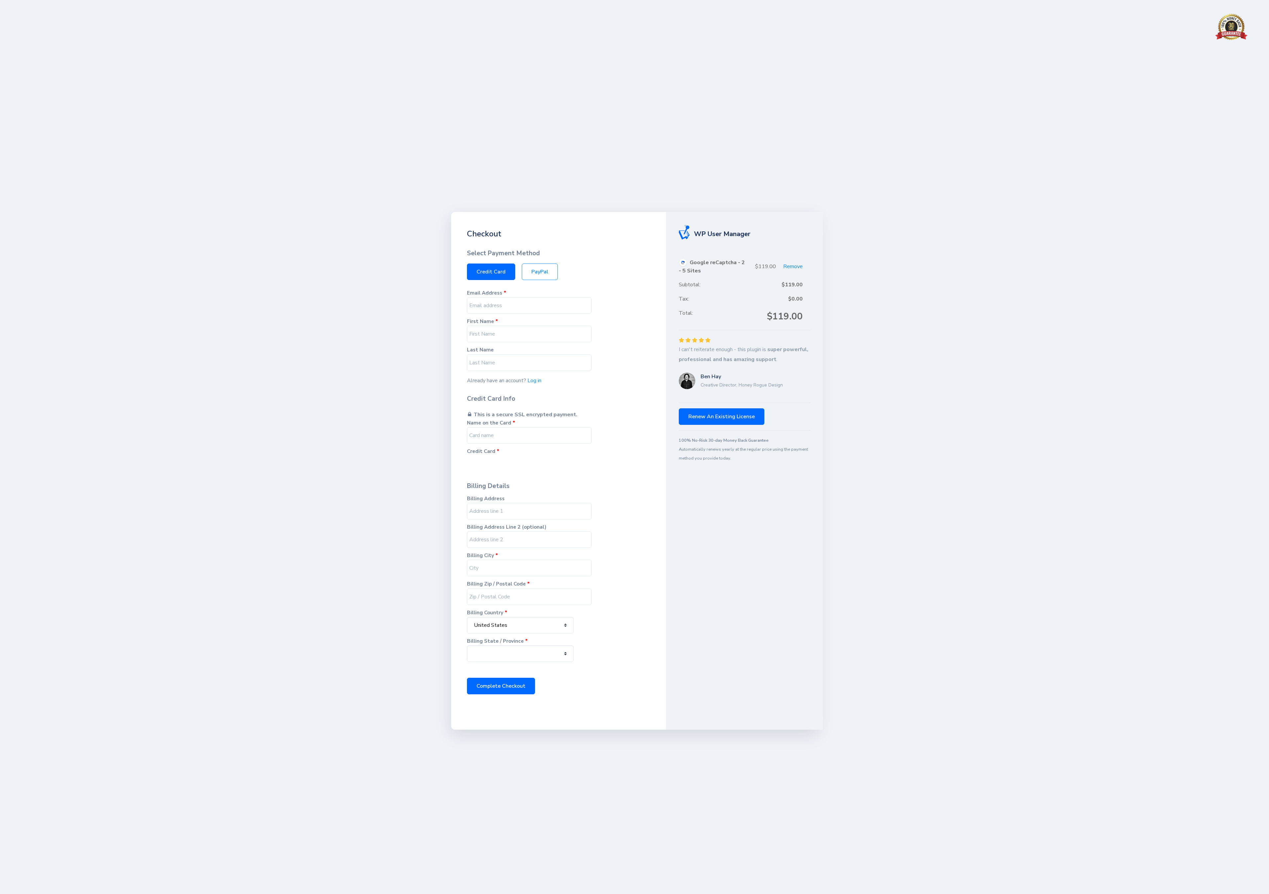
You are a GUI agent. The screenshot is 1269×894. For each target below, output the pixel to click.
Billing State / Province (497, 641)
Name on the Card (491, 423)
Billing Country (487, 612)
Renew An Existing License (721, 416)
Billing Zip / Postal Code (498, 584)
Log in (534, 380)
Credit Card (491, 271)
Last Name (480, 349)
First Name (482, 321)
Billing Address (486, 498)
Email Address (486, 293)
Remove (793, 266)
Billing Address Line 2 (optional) (506, 527)
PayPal (539, 271)
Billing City (482, 555)
